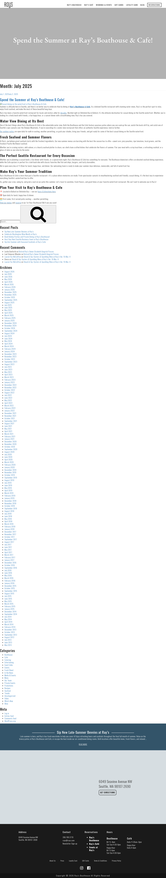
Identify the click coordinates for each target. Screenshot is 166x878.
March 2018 (9, 524)
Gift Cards (119, 5)
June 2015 (8, 598)
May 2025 (8, 310)
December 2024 (11, 323)
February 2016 (10, 580)
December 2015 (10, 586)
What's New (9, 701)
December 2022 (11, 385)
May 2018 (8, 519)
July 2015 (8, 596)
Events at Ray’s (93, 849)
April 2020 (9, 459)
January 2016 (9, 583)
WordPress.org (10, 721)
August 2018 (9, 511)
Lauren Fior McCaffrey (13, 256)
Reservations (154, 5)
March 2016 (9, 578)
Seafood (8, 690)
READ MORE (83, 744)
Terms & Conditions (100, 861)
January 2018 (9, 529)
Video (7, 698)
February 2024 (10, 349)
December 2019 (10, 470)
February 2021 (10, 436)
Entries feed (9, 716)
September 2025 (11, 300)
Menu (6, 678)
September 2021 (11, 421)
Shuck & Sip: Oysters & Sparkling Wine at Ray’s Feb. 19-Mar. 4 (47, 256)
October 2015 (10, 588)
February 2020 (10, 464)
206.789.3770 (68, 837)
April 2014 (8, 621)
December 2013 (10, 629)
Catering (8, 660)
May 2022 (8, 400)
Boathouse (9, 654)
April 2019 (8, 490)
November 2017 (10, 534)
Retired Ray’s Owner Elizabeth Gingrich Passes (36, 251)
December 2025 (11, 292)
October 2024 (10, 328)
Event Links (9, 665)
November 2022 (10, 387)
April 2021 (8, 431)
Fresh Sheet (9, 670)
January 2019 (9, 498)
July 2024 (8, 336)
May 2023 (8, 372)
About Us (53, 861)
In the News (9, 672)
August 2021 (9, 423)
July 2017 (8, 544)
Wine (6, 703)
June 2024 (8, 338)
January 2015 (9, 609)
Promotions (9, 685)
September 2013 (11, 634)
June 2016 (8, 573)
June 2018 (8, 516)
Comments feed (10, 718)
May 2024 (8, 341)
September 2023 (11, 361)
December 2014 (10, 611)
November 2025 (10, 294)
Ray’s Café (88, 5)
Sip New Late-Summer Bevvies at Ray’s (19, 231)
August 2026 (9, 271)
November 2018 (10, 503)
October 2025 (10, 297)
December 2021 (10, 413)
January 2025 (10, 320)
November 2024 (10, 325)
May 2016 (8, 575)
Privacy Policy (116, 861)
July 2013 (8, 640)
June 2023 (8, 369)
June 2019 (8, 485)
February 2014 (10, 627)
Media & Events (10, 675)
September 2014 (11, 614)
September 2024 (11, 330)
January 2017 (9, 560)
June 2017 (8, 547)
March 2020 (9, 462)
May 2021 (8, 428)
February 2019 (10, 495)
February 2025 (10, 318)
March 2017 (9, 554)
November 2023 (10, 356)
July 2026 (8, 274)
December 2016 (10, 562)
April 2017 (8, 552)
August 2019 (9, 480)
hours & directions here (47, 191)
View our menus (6, 202)
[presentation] (9, 3)
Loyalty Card (132, 5)
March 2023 (9, 377)
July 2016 (8, 570)
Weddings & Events (104, 5)
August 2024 (9, 333)
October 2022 (10, 390)
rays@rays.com (69, 840)
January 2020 (10, 467)
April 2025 (9, 312)
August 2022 (9, 392)
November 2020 (10, 444)
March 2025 (9, 315)
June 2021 (8, 426)
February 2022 (10, 408)
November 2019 (10, 472)
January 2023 (10, 382)
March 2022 (9, 405)
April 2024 (9, 343)
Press (62, 861)
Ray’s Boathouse (74, 5)
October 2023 (10, 359)
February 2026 (10, 287)
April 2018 (8, 521)
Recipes (8, 688)
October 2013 (10, 632)
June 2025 (8, 307)
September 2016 (11, 567)
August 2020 (9, 452)
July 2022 (8, 395)
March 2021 (9, 434)
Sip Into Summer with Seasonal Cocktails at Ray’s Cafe (25, 242)
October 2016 (10, 565)
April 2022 (9, 403)
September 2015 (11, 591)
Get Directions (107, 792)
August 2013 (9, 637)
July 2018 (8, 513)
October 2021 (10, 418)
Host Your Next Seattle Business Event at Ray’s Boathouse (26, 239)
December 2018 (10, 500)
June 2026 (8, 276)
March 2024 (9, 346)
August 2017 (9, 542)
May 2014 (8, 619)
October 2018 (10, 506)
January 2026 (10, 289)
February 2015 (10, 606)
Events (7, 667)
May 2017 (8, 549)
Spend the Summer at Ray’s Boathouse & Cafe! (32, 99)
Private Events (10, 683)
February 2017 (10, 557)
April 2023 (9, 374)
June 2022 (8, 397)
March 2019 (9, 493)
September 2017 (11, 539)
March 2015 (9, 603)
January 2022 (10, 410)
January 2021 (9, 439)
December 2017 (10, 531)
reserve (18, 202)
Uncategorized (10, 696)
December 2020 (11, 441)
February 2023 (10, 379)
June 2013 (8, 642)
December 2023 (11, 354)
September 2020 (11, 449)
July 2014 (8, 616)
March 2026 (9, 284)
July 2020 (8, 454)
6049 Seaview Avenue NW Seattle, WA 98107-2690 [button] (28, 838)
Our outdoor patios (7, 131)
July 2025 (8, 305)
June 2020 (8, 457)
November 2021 (10, 415)
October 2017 (10, 537)
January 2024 (10, 351)
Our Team (8, 680)
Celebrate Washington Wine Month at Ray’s (21, 234)
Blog (142, 5)
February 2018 (10, 526)
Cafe (6, 657)
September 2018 (11, 508)
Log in (7, 713)
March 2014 (9, 624)
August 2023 (9, 364)
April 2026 (9, 282)
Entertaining (9, 662)
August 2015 (9, 593)
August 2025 (9, 302)
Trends (7, 693)
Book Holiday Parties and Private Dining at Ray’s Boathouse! (27, 236)
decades (63, 113)
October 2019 (10, 475)
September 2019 (11, 477)
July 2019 (8, 482)
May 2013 (8, 645)
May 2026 (8, 279)
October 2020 (10, 446)
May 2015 (8, 601)
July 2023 (8, 367)
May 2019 (8, 488)
